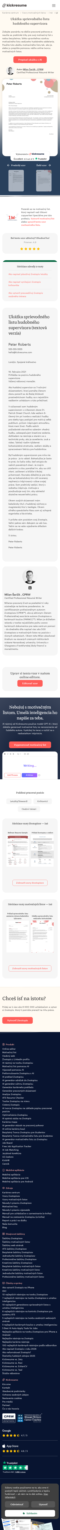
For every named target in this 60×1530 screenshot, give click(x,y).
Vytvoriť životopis (17, 1020)
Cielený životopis (11, 1104)
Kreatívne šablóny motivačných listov (21, 1269)
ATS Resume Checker (13, 1097)
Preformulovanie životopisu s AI (18, 1073)
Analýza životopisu (11, 1094)
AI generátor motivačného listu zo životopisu (24, 1139)
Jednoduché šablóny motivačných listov (22, 1273)
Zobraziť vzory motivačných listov (30, 968)
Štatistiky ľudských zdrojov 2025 (18, 1356)
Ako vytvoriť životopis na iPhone (18, 1287)
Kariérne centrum (11, 1192)
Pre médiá (7, 1401)
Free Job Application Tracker (16, 1146)
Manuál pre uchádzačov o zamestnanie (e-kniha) (26, 1213)
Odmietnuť (16, 1504)
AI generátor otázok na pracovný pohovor (23, 1125)
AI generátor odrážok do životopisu (20, 1080)
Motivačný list (9, 1052)
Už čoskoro (7, 1156)
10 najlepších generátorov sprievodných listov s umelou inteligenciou (26, 1306)
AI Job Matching (10, 1149)
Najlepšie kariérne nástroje (15, 1342)
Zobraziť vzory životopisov (30, 882)
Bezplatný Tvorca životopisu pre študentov (23, 1132)
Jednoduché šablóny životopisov (18, 1255)
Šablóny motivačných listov (16, 1241)
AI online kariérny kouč (13, 1129)
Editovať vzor (30, 683)
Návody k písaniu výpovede (16, 1210)
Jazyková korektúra (11, 1153)
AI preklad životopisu (13, 1076)
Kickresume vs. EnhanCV (14, 1366)
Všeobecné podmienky (13, 1391)
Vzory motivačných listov (14, 1199)
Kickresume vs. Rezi (12, 1362)
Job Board (7, 1143)
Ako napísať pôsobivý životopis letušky (28, 274)
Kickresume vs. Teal (12, 1369)
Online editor (9, 1049)
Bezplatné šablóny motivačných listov (21, 1266)
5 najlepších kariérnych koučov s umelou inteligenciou (29, 1324)
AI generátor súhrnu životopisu (17, 1083)
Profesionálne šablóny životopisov (19, 1259)
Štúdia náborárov (11, 1373)
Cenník (5, 1163)
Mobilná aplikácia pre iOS (15, 1178)
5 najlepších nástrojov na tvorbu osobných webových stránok (29, 1319)
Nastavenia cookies (12, 1398)
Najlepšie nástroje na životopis (17, 1338)
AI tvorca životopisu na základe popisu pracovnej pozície (27, 1110)
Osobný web (8, 1056)
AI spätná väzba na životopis (16, 1118)
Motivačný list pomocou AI (15, 1066)
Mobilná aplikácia (11, 1174)
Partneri (6, 1405)
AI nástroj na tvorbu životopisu (17, 1062)
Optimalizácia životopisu (15, 1115)
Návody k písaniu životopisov (17, 1203)
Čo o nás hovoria (10, 1408)
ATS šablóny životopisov (14, 1248)
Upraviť (43, 1504)
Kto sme (6, 1384)
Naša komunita (9, 1224)
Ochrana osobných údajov (15, 1394)
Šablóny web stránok (12, 1245)
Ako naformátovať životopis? (16, 1352)
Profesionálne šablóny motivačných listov (23, 1276)
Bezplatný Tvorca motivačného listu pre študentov (27, 1136)
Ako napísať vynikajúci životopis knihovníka (24, 283)
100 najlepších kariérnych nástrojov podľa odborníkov (29, 1345)
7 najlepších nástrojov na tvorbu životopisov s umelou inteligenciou (29, 1299)
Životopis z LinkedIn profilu (16, 1059)
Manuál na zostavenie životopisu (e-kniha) (23, 1217)
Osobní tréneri (29, 809)
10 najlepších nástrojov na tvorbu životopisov (25, 1294)
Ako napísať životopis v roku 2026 (19, 1349)
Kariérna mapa (9, 1122)
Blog (4, 1227)
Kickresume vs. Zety (12, 1359)
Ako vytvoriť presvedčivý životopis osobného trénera (25, 295)
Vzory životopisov (11, 1196)
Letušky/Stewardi (19, 801)
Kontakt (6, 1387)
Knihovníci (42, 801)
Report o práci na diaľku (14, 1220)
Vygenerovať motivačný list (30, 744)
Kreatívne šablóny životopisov (17, 1262)
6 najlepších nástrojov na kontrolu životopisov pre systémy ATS (27, 1313)
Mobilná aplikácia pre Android (17, 1181)
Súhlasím (31, 1513)
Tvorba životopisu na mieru (16, 1101)
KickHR (6, 1160)
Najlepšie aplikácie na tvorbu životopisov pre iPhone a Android (29, 1333)
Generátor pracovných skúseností (19, 1090)
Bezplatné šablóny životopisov (17, 1252)
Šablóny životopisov (12, 1238)
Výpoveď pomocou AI (13, 1069)
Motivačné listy (10, 1206)
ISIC (4, 1291)
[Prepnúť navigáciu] (54, 5)
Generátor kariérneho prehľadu (17, 1087)
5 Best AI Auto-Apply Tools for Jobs (20, 1328)
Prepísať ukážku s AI (30, 59)
